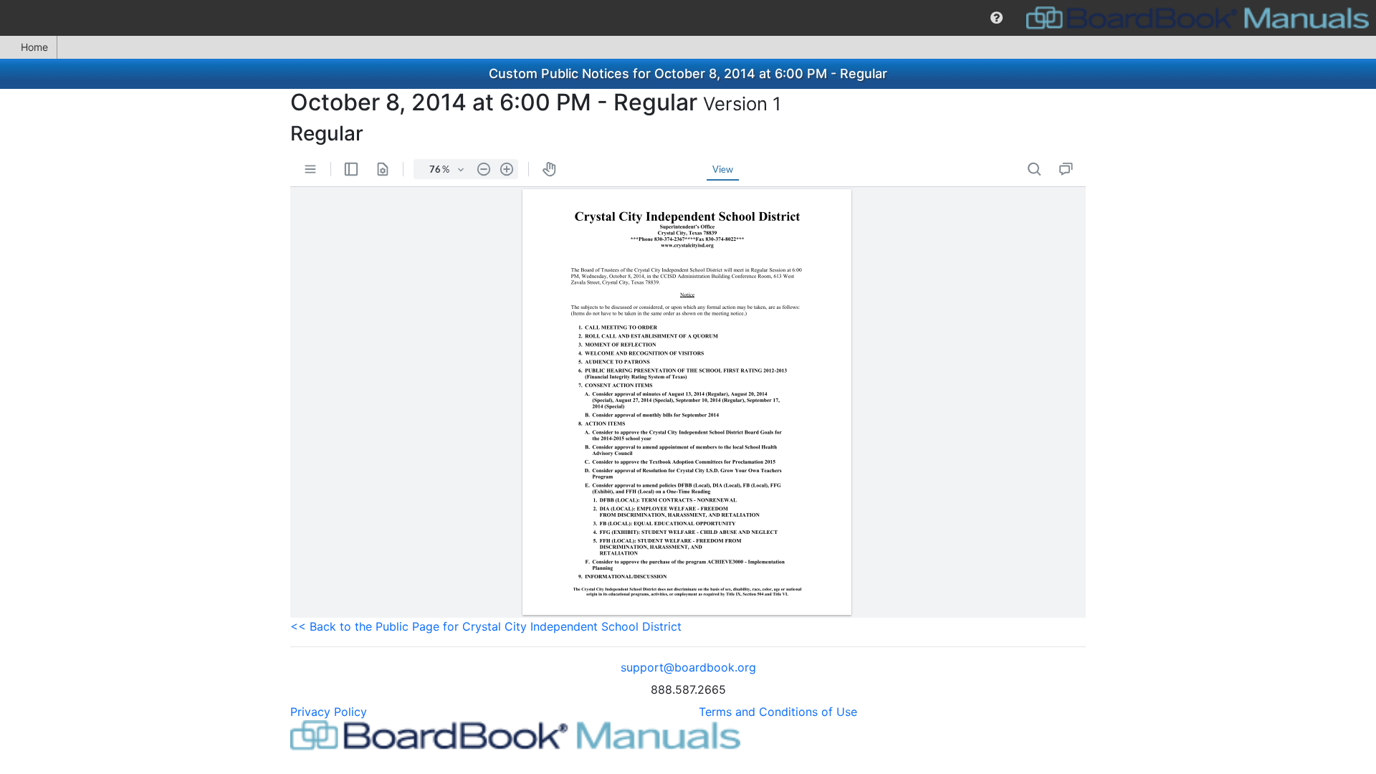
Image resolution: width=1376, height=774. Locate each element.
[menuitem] (996, 18)
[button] (996, 18)
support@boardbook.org (688, 667)
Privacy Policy (328, 711)
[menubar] (688, 18)
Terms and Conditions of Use (778, 711)
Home (34, 47)
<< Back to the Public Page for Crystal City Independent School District (486, 626)
